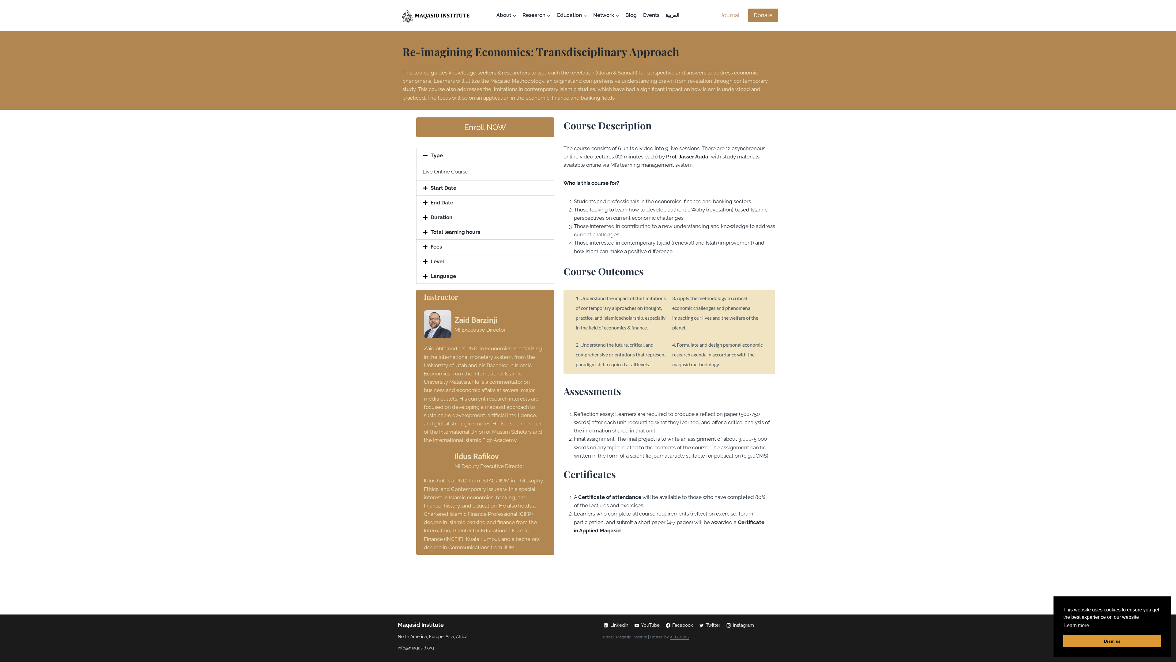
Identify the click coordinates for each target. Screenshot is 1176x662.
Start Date (443, 188)
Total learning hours (455, 232)
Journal (730, 15)
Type (437, 155)
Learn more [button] (1076, 625)
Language (443, 276)
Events (651, 15)
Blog (631, 15)
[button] (485, 155)
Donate (763, 15)
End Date (442, 203)
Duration (441, 217)
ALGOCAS (679, 637)
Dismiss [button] (1112, 641)
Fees (436, 247)
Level (437, 261)
